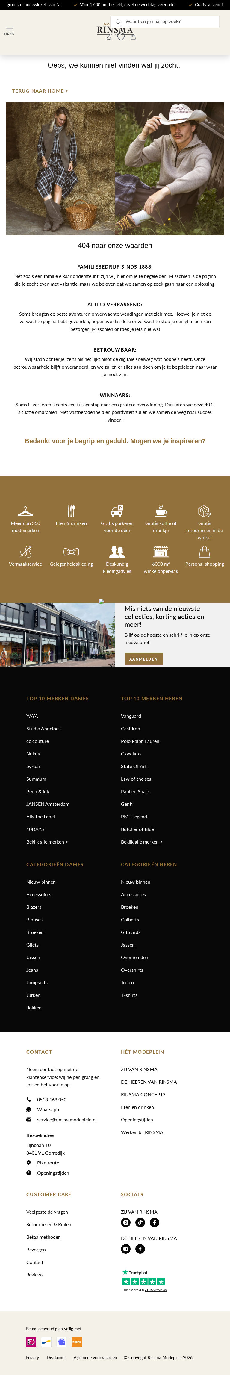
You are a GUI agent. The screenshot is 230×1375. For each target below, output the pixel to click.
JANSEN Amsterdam (47, 804)
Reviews (34, 1274)
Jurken (33, 995)
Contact (34, 1262)
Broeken (35, 932)
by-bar (33, 766)
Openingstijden (53, 1173)
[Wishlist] (121, 37)
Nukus (33, 753)
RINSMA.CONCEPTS (143, 1094)
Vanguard (131, 716)
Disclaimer (56, 1357)
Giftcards (130, 932)
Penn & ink (37, 791)
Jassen (33, 957)
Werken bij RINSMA (142, 1132)
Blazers (33, 907)
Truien (127, 982)
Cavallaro (131, 753)
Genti (127, 804)
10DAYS (35, 829)
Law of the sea (136, 779)
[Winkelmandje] (133, 36)
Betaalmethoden (43, 1237)
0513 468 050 (51, 1099)
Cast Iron (130, 728)
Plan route (48, 1162)
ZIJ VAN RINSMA (139, 1069)
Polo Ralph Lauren (140, 741)
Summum (36, 779)
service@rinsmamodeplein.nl (67, 1119)
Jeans (32, 970)
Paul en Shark (135, 791)
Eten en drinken (137, 1107)
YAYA (32, 716)
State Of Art (134, 766)
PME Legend (134, 816)
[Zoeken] (118, 22)
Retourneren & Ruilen (48, 1224)
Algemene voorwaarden (95, 1357)
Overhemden (134, 957)
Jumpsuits (37, 982)
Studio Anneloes (43, 728)
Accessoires (38, 894)
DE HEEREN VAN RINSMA (149, 1082)
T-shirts (129, 995)
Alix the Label (40, 816)
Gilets (32, 944)
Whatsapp (48, 1109)
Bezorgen (36, 1249)
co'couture (37, 741)
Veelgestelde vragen (47, 1212)
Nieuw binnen (41, 882)
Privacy (32, 1357)
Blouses (34, 919)
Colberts (130, 919)
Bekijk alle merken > (47, 841)
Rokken (34, 1007)
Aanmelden (143, 659)
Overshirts (132, 970)
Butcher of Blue (137, 829)
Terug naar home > (40, 90)
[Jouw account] (108, 37)
